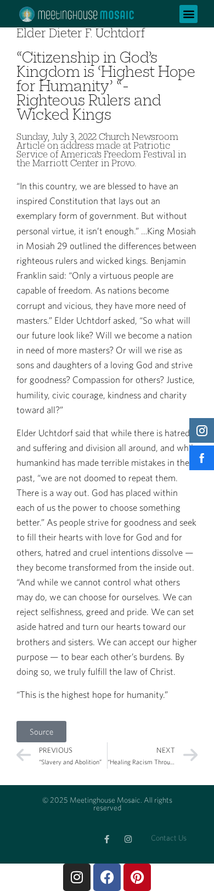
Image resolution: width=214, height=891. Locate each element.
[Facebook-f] (107, 839)
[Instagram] (128, 839)
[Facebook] (107, 877)
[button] (188, 14)
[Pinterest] (137, 877)
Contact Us (169, 837)
